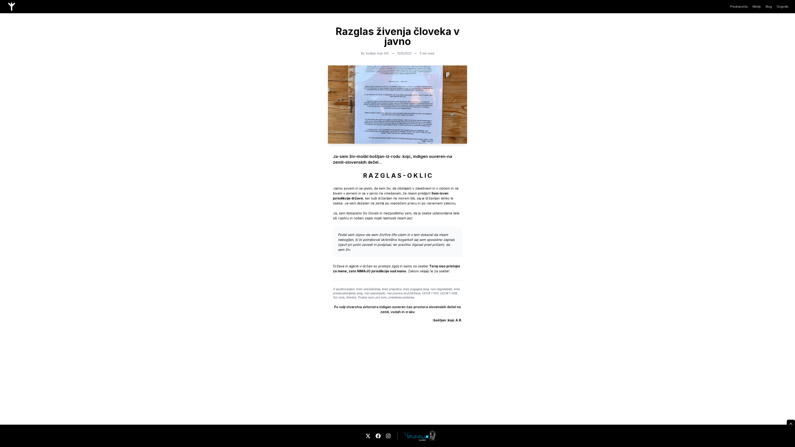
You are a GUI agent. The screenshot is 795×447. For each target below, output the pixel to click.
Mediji (757, 6)
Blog (769, 6)
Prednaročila (739, 6)
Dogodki (782, 6)
